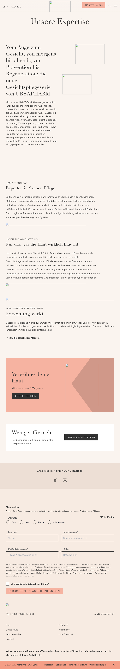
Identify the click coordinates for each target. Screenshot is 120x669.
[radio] (11, 522)
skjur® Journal (66, 634)
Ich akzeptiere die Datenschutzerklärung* (30, 584)
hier (32, 576)
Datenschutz (61, 664)
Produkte (63, 624)
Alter (67, 549)
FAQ (8, 624)
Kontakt (10, 638)
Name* (12, 532)
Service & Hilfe (13, 634)
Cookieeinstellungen (97, 664)
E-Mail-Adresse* (18, 549)
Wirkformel (64, 629)
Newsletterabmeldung (77, 664)
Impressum (48, 664)
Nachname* (71, 532)
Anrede (12, 517)
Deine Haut (12, 629)
